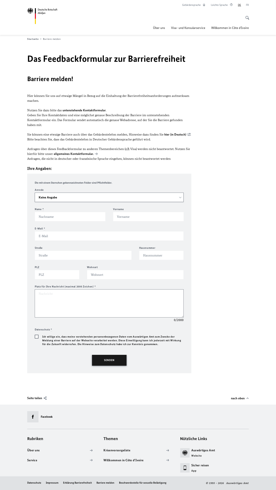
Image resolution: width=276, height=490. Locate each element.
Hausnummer (147, 248)
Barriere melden (105, 482)
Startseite (32, 39)
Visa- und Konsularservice (188, 28)
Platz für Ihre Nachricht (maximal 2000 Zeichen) (65, 286)
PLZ (37, 267)
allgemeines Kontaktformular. (74, 154)
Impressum (52, 482)
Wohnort (92, 267)
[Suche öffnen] (246, 16)
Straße (39, 248)
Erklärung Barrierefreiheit (77, 482)
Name (39, 209)
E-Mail (40, 228)
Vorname (118, 209)
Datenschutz (34, 482)
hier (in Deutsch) (175, 134)
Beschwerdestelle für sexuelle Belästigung (142, 482)
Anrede (39, 189)
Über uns (159, 28)
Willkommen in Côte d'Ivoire (230, 28)
